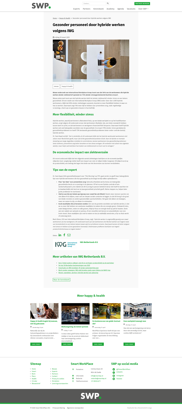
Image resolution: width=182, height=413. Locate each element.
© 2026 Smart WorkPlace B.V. (40, 408)
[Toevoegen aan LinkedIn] (60, 235)
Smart (34, 371)
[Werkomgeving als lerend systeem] (75, 314)
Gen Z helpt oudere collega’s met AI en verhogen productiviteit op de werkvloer (86, 263)
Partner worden (142, 4)
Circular (34, 381)
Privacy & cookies (58, 379)
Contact (54, 376)
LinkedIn (119, 372)
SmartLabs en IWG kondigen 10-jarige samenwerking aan (78, 268)
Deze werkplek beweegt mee (135, 321)
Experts (54, 371)
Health (34, 379)
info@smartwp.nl (97, 376)
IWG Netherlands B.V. (89, 242)
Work (33, 374)
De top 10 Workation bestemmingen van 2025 (74, 265)
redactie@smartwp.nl (98, 378)
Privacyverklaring (59, 408)
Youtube (119, 379)
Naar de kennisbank (61, 280)
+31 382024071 (95, 381)
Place (34, 376)
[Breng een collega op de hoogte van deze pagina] (68, 235)
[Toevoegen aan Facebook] (64, 235)
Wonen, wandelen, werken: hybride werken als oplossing (78, 273)
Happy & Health (64, 18)
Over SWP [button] (142, 9)
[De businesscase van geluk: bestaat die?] (106, 311)
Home (55, 18)
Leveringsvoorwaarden (60, 383)
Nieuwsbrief (36, 383)
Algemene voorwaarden (75, 408)
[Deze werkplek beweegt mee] (138, 311)
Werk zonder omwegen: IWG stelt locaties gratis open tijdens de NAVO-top (84, 270)
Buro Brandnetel (140, 408)
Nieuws (54, 369)
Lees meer (36, 344)
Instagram (120, 376)
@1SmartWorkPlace (123, 369)
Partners (55, 374)
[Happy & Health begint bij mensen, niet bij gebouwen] (44, 311)
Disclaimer (55, 381)
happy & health (67, 86)
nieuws (56, 86)
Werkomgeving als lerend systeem (74, 327)
